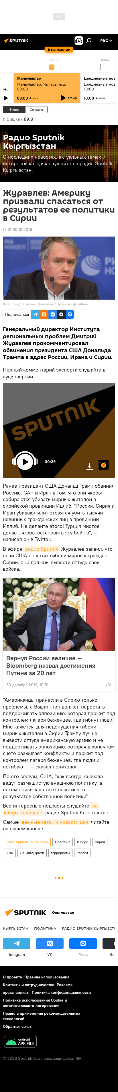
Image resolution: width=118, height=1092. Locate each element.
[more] (108, 684)
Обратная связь (17, 1026)
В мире (82, 842)
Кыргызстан (15, 928)
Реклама (64, 984)
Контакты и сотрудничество (28, 984)
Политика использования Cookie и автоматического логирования (35, 1003)
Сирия (100, 842)
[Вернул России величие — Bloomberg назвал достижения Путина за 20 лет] (59, 614)
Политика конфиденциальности (61, 992)
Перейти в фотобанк (72, 304)
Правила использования (46, 977)
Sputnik (12, 304)
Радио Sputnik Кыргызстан (26, 842)
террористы (60, 853)
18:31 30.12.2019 (17, 229)
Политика (62, 842)
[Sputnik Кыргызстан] (17, 42)
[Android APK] (20, 1042)
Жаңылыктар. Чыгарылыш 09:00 (41, 87)
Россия (82, 853)
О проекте (12, 977)
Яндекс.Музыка (100, 463)
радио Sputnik (41, 549)
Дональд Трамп (32, 853)
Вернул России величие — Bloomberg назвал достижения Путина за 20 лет (50, 665)
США (9, 853)
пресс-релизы (16, 992)
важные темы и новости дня (55, 822)
